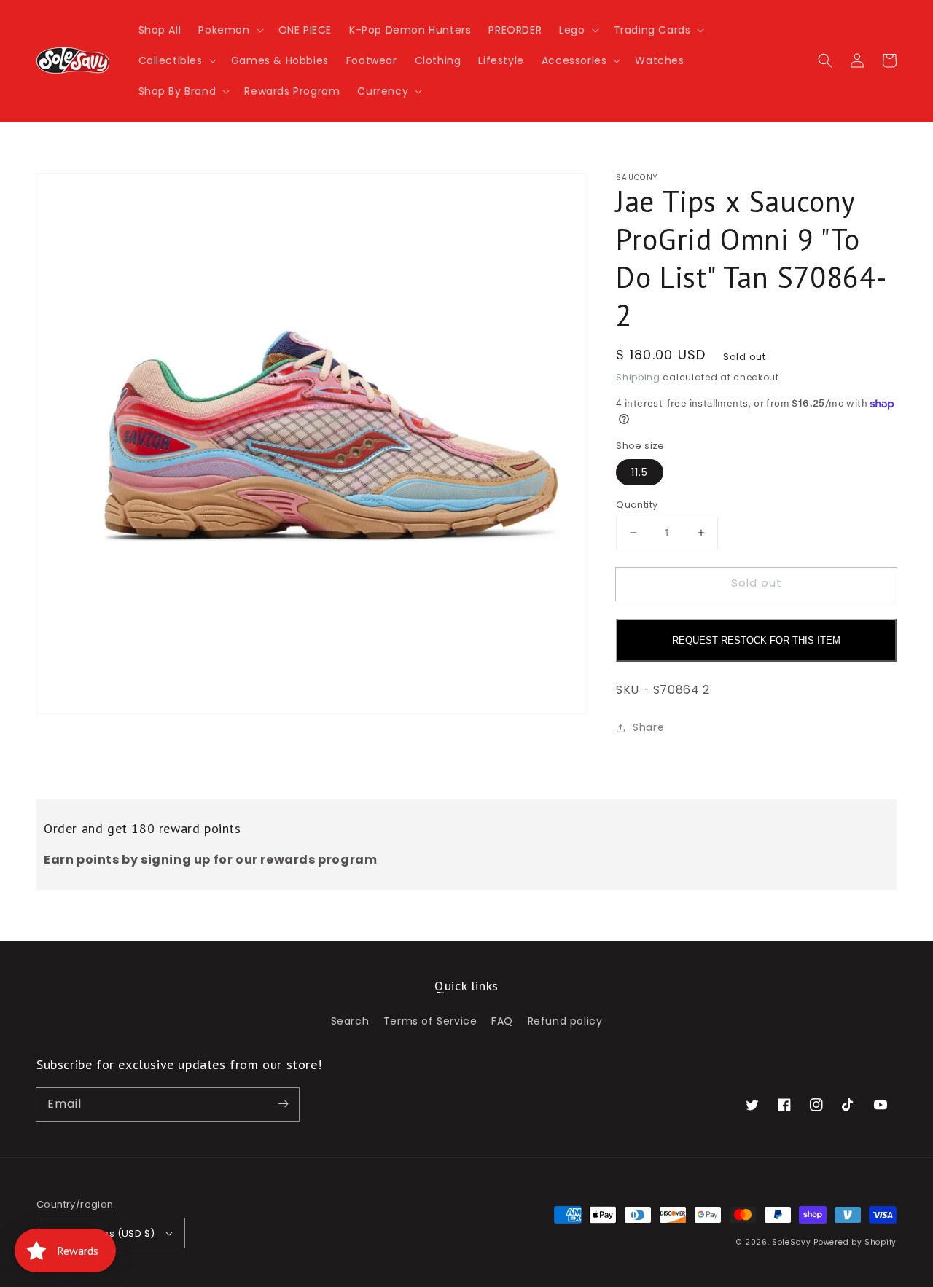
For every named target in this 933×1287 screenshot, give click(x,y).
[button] (229, 30)
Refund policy (565, 1021)
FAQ (502, 1021)
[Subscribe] (283, 1104)
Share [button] (648, 727)
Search (350, 1021)
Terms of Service (430, 1021)
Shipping (638, 377)
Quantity (636, 505)
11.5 (639, 472)
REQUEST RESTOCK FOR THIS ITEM (756, 640)
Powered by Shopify (855, 1242)
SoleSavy (791, 1242)
